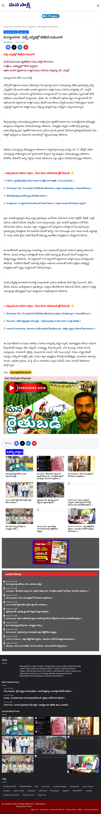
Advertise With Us (57, 810)
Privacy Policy (71, 810)
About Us (34, 810)
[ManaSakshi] (19, 5)
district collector (88, 786)
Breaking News (20, 27)
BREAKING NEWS (26, 786)
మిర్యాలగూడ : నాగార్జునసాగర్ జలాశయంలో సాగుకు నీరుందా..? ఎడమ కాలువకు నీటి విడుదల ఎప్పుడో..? (47, 203)
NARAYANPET (77, 791)
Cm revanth (46, 786)
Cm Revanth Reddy (59, 786)
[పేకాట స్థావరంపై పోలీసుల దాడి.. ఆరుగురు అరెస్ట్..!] (19, 463)
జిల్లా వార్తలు (23, 32)
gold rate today (19, 791)
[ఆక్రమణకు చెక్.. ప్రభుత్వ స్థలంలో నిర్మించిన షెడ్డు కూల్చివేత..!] (50, 490)
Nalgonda (65, 791)
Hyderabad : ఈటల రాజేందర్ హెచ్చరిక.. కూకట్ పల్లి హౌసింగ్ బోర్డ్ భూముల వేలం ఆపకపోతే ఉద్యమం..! (80, 502)
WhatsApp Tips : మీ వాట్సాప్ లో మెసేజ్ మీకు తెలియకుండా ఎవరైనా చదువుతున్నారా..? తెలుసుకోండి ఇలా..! (49, 188)
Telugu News (8, 27)
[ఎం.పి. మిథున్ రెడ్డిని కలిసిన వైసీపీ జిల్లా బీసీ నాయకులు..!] (19, 490)
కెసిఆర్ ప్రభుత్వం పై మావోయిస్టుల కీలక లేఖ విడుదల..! (27, 195)
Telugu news (41, 795)
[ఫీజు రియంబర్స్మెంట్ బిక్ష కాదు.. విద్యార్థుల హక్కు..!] (19, 516)
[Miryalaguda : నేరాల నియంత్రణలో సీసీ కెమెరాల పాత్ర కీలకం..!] (81, 463)
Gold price (6, 791)
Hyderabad (31, 791)
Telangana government (11, 795)
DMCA (80, 810)
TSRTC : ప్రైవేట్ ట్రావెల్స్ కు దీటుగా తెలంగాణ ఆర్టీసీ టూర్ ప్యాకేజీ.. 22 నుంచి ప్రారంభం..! (40, 180)
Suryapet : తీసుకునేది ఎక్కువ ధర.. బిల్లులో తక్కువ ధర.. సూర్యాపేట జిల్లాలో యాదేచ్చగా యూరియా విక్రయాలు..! (50, 476)
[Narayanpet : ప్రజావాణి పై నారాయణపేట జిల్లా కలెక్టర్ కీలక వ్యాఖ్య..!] (50, 516)
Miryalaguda (54, 791)
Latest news (43, 791)
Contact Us (44, 810)
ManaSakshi (7, 42)
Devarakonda (74, 786)
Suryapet (89, 791)
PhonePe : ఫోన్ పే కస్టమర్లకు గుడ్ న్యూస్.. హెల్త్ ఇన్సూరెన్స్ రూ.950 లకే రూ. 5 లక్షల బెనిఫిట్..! (44, 321)
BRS (36, 786)
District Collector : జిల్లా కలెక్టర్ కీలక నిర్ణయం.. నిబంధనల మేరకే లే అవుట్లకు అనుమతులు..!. (81, 528)
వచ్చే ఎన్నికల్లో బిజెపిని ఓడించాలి (20, 372)
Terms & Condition (91, 810)
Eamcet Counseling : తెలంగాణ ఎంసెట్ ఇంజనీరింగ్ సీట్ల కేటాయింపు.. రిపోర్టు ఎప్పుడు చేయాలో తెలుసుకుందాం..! (51, 328)
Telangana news (28, 795)
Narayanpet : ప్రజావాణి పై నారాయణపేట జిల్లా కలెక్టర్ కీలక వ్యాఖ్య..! (47, 528)
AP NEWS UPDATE (9, 786)
